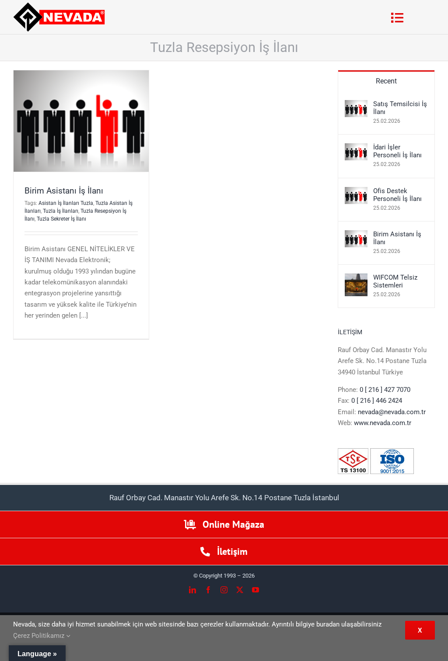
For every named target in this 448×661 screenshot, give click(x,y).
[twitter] (239, 589)
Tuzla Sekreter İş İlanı (61, 219)
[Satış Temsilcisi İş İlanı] (356, 105)
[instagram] (224, 589)
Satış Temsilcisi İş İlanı (400, 108)
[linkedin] (192, 589)
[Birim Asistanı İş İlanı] (356, 235)
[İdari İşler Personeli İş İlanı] (356, 148)
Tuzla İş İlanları (60, 211)
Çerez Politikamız (39, 636)
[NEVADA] (59, 5)
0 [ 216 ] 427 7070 (385, 390)
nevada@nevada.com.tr (392, 412)
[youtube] (255, 589)
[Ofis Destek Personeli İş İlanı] (356, 192)
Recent (386, 81)
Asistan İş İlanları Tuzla (65, 203)
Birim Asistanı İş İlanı (63, 191)
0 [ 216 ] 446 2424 (376, 401)
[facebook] (208, 589)
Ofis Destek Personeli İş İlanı (397, 195)
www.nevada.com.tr (382, 423)
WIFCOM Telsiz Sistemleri (395, 281)
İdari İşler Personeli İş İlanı (397, 151)
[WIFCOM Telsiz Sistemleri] (356, 279)
